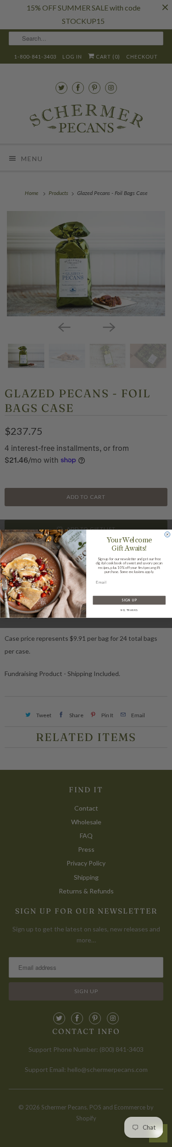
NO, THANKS (129, 610)
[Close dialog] (167, 534)
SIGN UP (129, 600)
